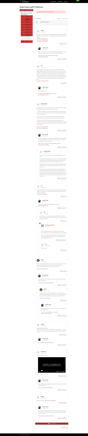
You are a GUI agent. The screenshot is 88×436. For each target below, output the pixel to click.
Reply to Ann (64, 83)
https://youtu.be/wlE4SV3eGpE (47, 282)
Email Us (65, 1)
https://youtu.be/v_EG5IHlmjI (42, 194)
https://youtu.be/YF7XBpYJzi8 (47, 387)
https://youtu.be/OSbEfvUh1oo (42, 328)
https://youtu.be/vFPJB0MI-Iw (50, 400)
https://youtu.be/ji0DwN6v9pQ (42, 40)
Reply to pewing (63, 43)
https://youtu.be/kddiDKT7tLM (42, 128)
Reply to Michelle (63, 402)
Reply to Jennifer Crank (62, 59)
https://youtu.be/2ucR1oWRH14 (48, 342)
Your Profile (60, 1)
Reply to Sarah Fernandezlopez (61, 240)
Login (78, 0)
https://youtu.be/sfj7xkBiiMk (42, 41)
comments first (65, 18)
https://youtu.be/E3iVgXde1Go (42, 38)
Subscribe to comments (65, 427)
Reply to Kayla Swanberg (62, 130)
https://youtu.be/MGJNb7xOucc (42, 268)
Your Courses (53, 1)
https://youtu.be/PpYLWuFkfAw (42, 126)
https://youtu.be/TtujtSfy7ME (47, 415)
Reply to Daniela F (63, 334)
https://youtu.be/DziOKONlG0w (45, 298)
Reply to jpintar (63, 271)
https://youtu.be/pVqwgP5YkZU (42, 80)
